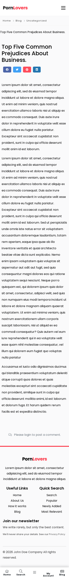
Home (7, 20)
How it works (17, 506)
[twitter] (17, 70)
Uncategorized (36, 20)
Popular (51, 501)
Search (52, 495)
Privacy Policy (57, 534)
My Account (48, 574)
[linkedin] (37, 70)
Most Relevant (51, 512)
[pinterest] (27, 70)
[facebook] (7, 70)
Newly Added (51, 506)
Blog (19, 20)
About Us (17, 501)
